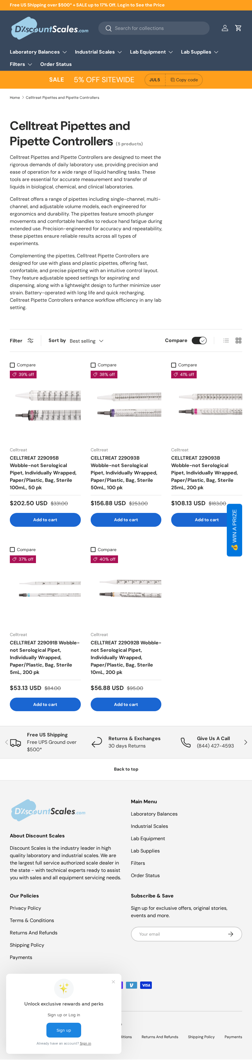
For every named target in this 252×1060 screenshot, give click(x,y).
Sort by (57, 340)
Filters (138, 863)
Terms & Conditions (32, 920)
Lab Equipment (148, 838)
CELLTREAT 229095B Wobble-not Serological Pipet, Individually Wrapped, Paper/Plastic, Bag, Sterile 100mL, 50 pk (43, 473)
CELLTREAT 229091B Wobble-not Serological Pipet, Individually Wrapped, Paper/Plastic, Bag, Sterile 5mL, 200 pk (45, 657)
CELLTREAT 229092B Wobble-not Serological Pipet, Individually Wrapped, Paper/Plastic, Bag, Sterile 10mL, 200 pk (126, 657)
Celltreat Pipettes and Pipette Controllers (62, 97)
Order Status (56, 64)
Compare (176, 340)
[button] (238, 28)
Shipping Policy (27, 945)
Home (15, 97)
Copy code (187, 80)
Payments (21, 957)
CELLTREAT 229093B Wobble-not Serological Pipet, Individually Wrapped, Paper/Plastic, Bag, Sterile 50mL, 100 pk (124, 473)
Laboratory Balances (154, 814)
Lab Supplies (145, 851)
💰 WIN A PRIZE (234, 530)
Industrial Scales (149, 826)
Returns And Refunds (33, 932)
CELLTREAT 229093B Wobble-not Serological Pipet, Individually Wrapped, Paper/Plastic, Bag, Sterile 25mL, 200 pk (204, 473)
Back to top (126, 769)
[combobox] (154, 28)
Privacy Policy (25, 908)
